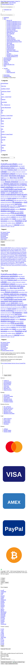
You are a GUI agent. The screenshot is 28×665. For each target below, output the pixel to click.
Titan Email (9, 43)
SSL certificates (7, 406)
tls (6, 225)
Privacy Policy (7, 419)
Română (3, 617)
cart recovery (9, 171)
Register (14, 2)
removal (2, 215)
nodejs (8, 207)
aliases (14, 164)
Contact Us (17, 1)
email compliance (7, 187)
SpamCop (13, 220)
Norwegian (3, 613)
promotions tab (3, 213)
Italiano (2, 610)
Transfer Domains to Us (12, 56)
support (18, 223)
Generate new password (6, 662)
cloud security (18, 171)
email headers (9, 189)
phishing (23, 209)
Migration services (8, 412)
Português (3, 614)
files (4, 198)
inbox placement (8, 202)
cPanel (17, 173)
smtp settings (5, 219)
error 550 (14, 196)
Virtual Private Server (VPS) (13, 40)
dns (18, 177)
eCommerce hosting (8, 401)
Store (5, 19)
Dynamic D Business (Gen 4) (14, 28)
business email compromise (22, 169)
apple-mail (20, 164)
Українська (3, 624)
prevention (17, 211)
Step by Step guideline (7, 223)
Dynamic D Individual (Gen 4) (14, 24)
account (9, 164)
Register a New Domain (12, 55)
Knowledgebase (7, 59)
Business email (7, 410)
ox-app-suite (17, 209)
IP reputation (17, 202)
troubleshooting (9, 335)
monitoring (21, 206)
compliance (5, 173)
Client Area (6, 385)
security (14, 215)
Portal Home (7, 75)
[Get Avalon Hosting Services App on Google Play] (13, 363)
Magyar (2, 609)
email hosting (18, 189)
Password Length (5, 656)
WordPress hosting (8, 400)
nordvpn (12, 207)
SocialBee (9, 53)
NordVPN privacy (8, 409)
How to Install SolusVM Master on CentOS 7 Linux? (13, 261)
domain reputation (11, 182)
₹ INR (2, 630)
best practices (5, 168)
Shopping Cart (7, 388)
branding (2, 169)
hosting (20, 200)
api (17, 164)
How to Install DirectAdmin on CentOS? (14, 254)
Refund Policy (7, 422)
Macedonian (3, 612)
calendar (4, 171)
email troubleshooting (9, 194)
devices (5, 177)
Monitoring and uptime (9, 413)
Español (2, 620)
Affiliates (6, 61)
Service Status (7, 60)
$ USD (2, 629)
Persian (2, 603)
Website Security (10, 45)
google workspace (7, 200)
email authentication (12, 185)
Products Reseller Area (9, 64)
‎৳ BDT (2, 632)
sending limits (8, 217)
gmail (17, 198)
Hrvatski (3, 595)
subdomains (13, 223)
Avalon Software (11, 37)
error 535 (10, 196)
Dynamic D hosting (8, 396)
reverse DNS (7, 215)
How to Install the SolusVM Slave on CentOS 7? (14, 264)
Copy (23, 662)
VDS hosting (7, 397)
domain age (12, 179)
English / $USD (4, 2)
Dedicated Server (11, 32)
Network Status (7, 384)
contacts (12, 173)
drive (17, 183)
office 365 (18, 207)
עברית (2, 608)
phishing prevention (8, 211)
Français (3, 605)
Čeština (2, 597)
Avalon (19, 166)
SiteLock (9, 35)
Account (6, 68)
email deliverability (18, 187)
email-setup (3, 196)
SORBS (10, 218)
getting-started (11, 198)
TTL (13, 225)
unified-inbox (22, 225)
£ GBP (2, 633)
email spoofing (20, 192)
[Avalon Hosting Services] (7, 350)
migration (11, 205)
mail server (18, 204)
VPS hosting (7, 395)
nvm (15, 207)
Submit (6, 582)
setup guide (20, 217)
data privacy (20, 173)
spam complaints (19, 218)
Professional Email (11, 49)
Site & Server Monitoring (13, 51)
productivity (21, 211)
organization (5, 209)
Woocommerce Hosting (12, 31)
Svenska (3, 621)
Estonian (3, 602)
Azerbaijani (3, 591)
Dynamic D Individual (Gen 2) (14, 23)
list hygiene (7, 204)
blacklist (22, 168)
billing (13, 168)
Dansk (2, 598)
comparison (23, 171)
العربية (2, 590)
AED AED (3, 637)
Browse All (9, 20)
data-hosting (25, 173)
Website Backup (10, 47)
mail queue (13, 204)
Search (2, 242)
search (11, 215)
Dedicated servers (8, 399)
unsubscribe (3, 226)
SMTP (24, 217)
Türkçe (2, 622)
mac (9, 204)
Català (2, 593)
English (2, 601)
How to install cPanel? (14, 248)
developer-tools (14, 175)
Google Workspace (11, 39)
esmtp (21, 196)
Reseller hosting (7, 430)
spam (14, 219)
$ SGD (2, 641)
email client (24, 185)
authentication (5, 166)
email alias (5, 185)
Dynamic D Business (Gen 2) (14, 27)
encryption (7, 196)
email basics (19, 185)
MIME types (15, 205)
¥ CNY (2, 644)
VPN (8, 52)
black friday (17, 168)
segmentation (21, 215)
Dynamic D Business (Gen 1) (14, 25)
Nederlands (3, 599)
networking (5, 207)
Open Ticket (3, 1)
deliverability (5, 175)
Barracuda (22, 166)
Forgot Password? (11, 72)
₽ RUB (2, 643)
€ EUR (2, 634)
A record (4, 164)
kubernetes (2, 204)
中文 (2, 594)
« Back (2, 268)
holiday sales (16, 200)
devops (8, 177)
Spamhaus (18, 221)
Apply (2, 645)
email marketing (14, 191)
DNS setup (8, 179)
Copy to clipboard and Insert (11, 663)
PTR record (15, 213)
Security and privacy (8, 408)
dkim (11, 177)
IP (11, 202)
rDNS (21, 213)
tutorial (16, 225)
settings (13, 217)
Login (10, 2)
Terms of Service (8, 390)
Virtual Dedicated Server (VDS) (14, 41)
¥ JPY (2, 638)
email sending (8, 192)
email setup (14, 192)
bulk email (6, 169)
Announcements (10, 1)
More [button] (5, 65)
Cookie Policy (7, 421)
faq (24, 196)
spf (23, 221)
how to (23, 200)
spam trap (9, 220)
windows (8, 226)
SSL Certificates (10, 33)
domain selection (21, 181)
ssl (26, 221)
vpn (5, 226)
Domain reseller (7, 431)
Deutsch (2, 606)
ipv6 (25, 202)
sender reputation (3, 327)
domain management (18, 179)
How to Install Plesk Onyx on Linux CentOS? (14, 251)
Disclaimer (6, 424)
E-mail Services (10, 48)
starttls (2, 223)
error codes (18, 196)
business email (12, 169)
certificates (14, 171)
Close (2, 582)
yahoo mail (12, 226)
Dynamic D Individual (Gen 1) (14, 21)
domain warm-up (10, 184)
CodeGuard (9, 36)
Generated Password (5, 659)
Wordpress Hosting (11, 29)
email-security (22, 194)
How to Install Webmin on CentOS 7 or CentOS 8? (14, 257)
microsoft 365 (5, 206)
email (2, 185)
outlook (12, 209)
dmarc (15, 177)
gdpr (6, 198)
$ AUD (2, 636)
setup (17, 217)
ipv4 (23, 202)
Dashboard (6, 17)
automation (14, 166)
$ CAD (2, 640)
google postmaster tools (23, 198)
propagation (8, 213)
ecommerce (23, 183)
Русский (3, 618)
